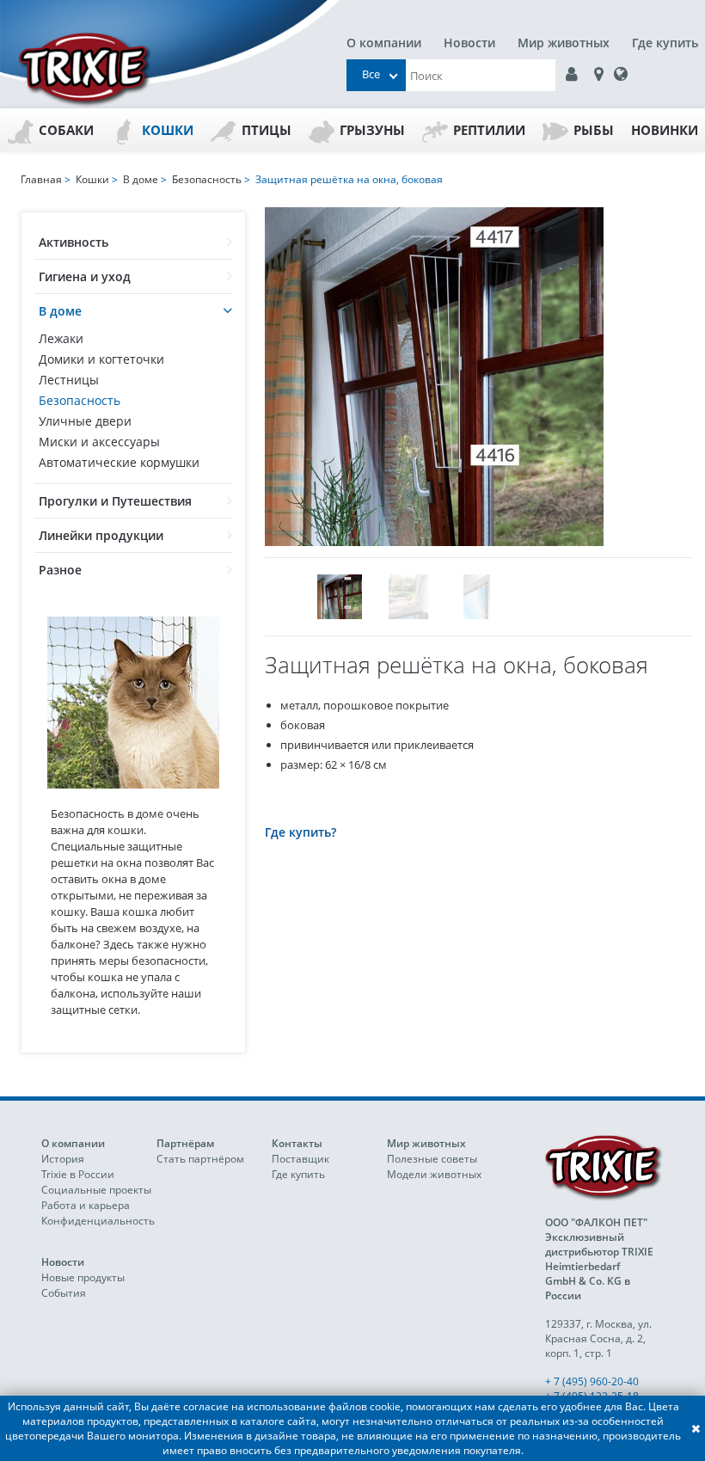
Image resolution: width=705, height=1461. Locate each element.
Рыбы (593, 129)
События (63, 1293)
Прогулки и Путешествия (115, 501)
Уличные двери (85, 421)
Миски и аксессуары (99, 441)
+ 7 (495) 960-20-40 (592, 1381)
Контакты (297, 1143)
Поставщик (300, 1158)
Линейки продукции (101, 535)
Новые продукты (83, 1277)
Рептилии (489, 129)
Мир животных (564, 42)
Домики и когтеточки (101, 359)
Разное (60, 570)
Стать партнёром (200, 1158)
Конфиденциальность (98, 1220)
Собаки (66, 129)
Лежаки (61, 338)
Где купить (665, 42)
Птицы (266, 129)
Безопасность (79, 400)
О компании (383, 42)
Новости (469, 42)
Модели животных (434, 1174)
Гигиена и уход (85, 276)
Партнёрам (185, 1143)
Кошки (167, 129)
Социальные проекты (96, 1189)
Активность (73, 242)
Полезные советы (432, 1158)
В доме (60, 311)
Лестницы (69, 379)
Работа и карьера (85, 1205)
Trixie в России (77, 1174)
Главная (41, 179)
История (62, 1158)
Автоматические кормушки (119, 462)
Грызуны (372, 129)
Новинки (664, 129)
